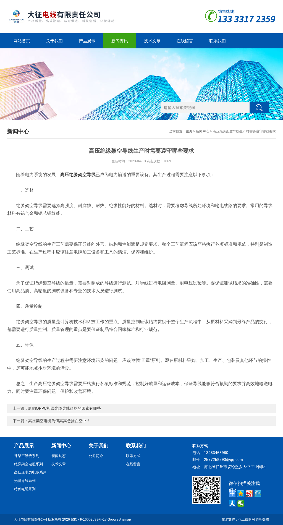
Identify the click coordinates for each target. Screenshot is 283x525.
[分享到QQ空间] (240, 493)
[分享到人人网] (232, 503)
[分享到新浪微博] (249, 493)
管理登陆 (262, 519)
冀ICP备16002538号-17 (89, 519)
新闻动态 (58, 456)
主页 (189, 131)
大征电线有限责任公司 (30, 519)
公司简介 (96, 456)
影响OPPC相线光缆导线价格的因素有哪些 (64, 408)
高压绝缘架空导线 (78, 174)
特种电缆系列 (25, 489)
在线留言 (185, 40)
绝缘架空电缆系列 (28, 464)
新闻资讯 (119, 40)
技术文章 (152, 40)
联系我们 (217, 40)
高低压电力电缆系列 (30, 472)
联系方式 (133, 456)
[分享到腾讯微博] (258, 493)
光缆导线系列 (25, 481)
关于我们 (54, 40)
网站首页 (22, 40)
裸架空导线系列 (26, 456)
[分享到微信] (240, 503)
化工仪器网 (246, 519)
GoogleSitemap (119, 519)
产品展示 (87, 40)
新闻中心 (202, 131)
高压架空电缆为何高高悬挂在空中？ (59, 421)
